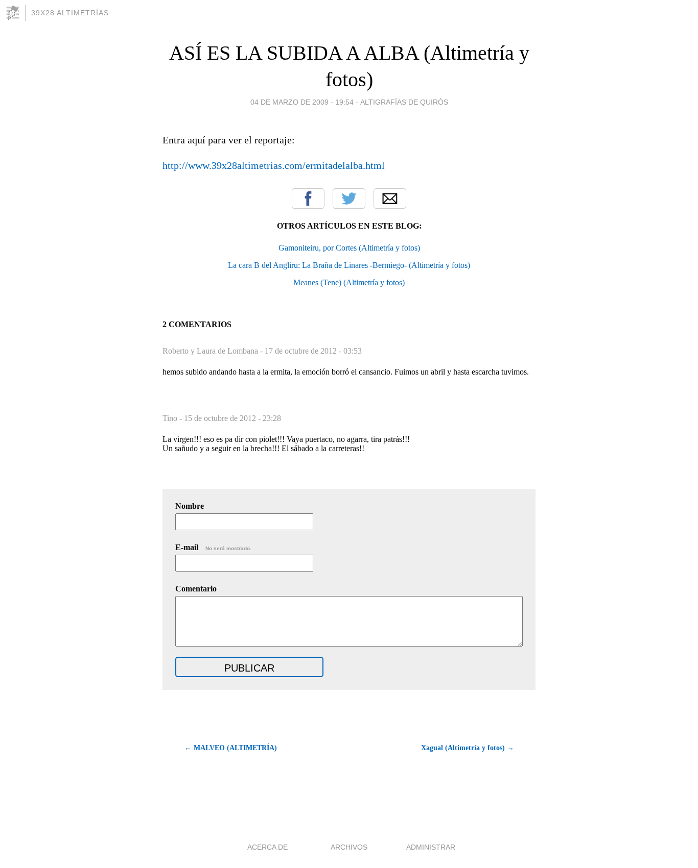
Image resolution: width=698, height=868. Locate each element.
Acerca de (267, 847)
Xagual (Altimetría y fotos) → (467, 748)
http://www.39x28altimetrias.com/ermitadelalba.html (273, 165)
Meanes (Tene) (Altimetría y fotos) (349, 282)
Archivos (349, 847)
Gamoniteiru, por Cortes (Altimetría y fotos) (349, 247)
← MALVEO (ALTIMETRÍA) (230, 748)
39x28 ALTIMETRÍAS (70, 13)
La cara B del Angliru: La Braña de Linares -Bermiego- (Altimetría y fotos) (349, 265)
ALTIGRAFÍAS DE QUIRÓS (404, 102)
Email (390, 198)
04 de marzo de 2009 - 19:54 (302, 102)
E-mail (213, 547)
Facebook (308, 198)
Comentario (196, 588)
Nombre (189, 506)
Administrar (430, 847)
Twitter (349, 198)
